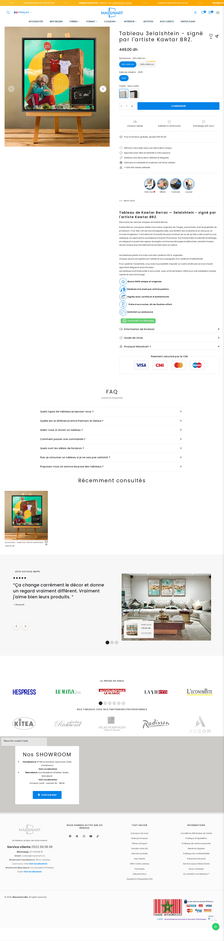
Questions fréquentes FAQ (140, 878)
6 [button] (123, 703)
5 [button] (119, 703)
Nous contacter (196, 868)
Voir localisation (38, 863)
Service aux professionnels (196, 863)
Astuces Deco (139, 873)
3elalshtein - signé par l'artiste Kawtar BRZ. (24, 542)
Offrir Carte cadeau (139, 863)
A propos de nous (139, 833)
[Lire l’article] (24, 692)
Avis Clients (139, 858)
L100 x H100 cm (147, 63)
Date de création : (131, 72)
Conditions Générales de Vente (196, 833)
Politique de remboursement (196, 843)
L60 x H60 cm (128, 64)
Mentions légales (196, 848)
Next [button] (103, 89)
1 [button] (107, 642)
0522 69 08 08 (29, 847)
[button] (8, 12)
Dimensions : (132, 58)
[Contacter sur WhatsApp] (215, 926)
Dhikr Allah (146, 624)
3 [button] (116, 642)
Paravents (140, 868)
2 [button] (112, 642)
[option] (57, 87)
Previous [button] (11, 89)
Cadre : (129, 86)
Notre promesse (139, 838)
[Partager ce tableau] (216, 36)
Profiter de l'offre (109, 3)
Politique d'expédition (196, 838)
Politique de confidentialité (196, 853)
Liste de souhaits (139, 853)
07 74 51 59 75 (30, 851)
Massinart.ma (20, 897)
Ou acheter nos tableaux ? (196, 873)
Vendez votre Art (139, 848)
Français (21, 12)
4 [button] (114, 703)
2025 (124, 78)
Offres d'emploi (139, 843)
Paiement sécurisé (196, 858)
